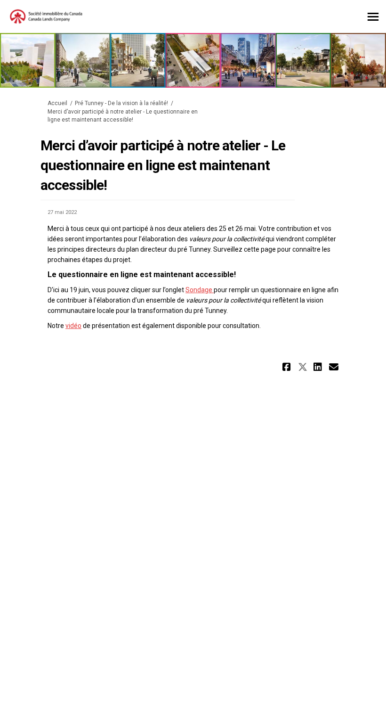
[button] (287, 367)
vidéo (73, 325)
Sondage (199, 290)
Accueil (57, 103)
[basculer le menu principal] (373, 16)
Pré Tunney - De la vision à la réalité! (121, 103)
